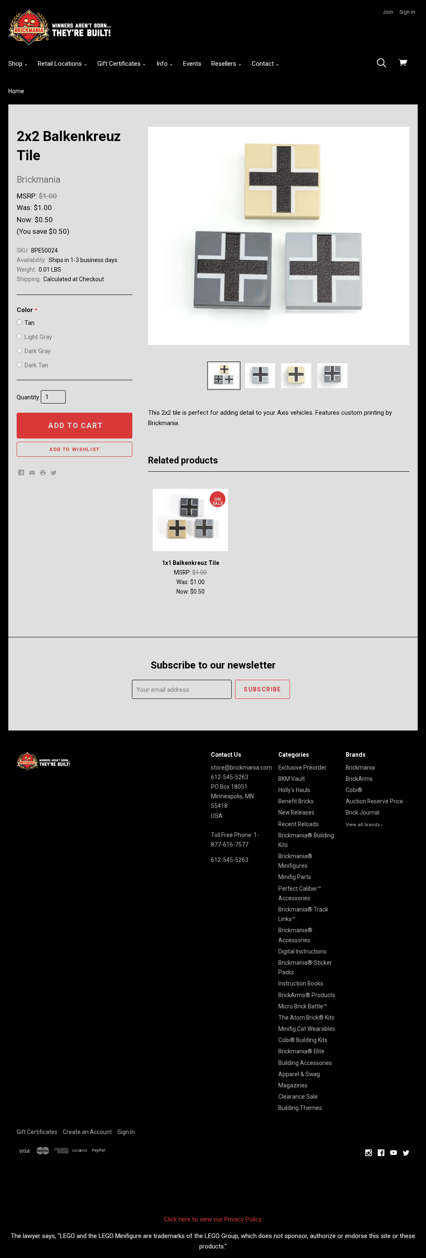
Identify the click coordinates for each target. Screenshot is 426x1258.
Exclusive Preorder (302, 767)
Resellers (224, 63)
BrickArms (359, 778)
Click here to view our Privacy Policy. (213, 1219)
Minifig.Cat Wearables (306, 1028)
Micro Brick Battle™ (302, 1006)
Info (162, 63)
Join (388, 12)
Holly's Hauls (294, 790)
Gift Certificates (119, 63)
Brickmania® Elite (301, 1051)
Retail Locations (61, 63)
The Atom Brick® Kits (306, 1017)
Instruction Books (300, 983)
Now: (26, 219)
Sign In (126, 1132)
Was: (25, 207)
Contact (263, 63)
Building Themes (300, 1107)
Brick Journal (362, 812)
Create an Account (87, 1132)
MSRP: (28, 196)
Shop (16, 63)
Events (192, 63)
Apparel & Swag (299, 1074)
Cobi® (354, 790)
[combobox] (384, 63)
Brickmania (360, 767)
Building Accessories (305, 1063)
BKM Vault (291, 778)
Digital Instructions (302, 951)
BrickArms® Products (306, 995)
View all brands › (364, 824)
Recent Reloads (298, 824)
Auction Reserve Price (374, 801)
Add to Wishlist (74, 449)
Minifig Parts (294, 877)
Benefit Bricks (296, 801)
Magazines (292, 1085)
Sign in (407, 12)
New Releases (296, 812)
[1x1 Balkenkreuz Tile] (190, 520)
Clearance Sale (298, 1096)
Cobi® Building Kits (302, 1040)
